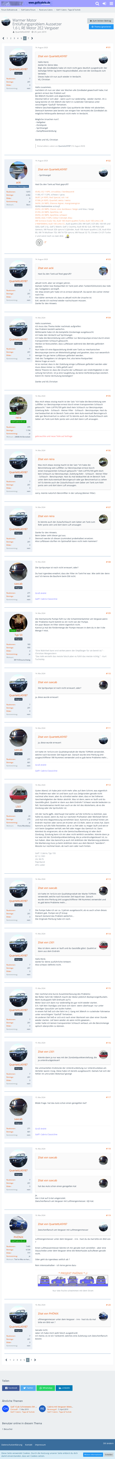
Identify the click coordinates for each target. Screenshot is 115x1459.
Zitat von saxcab (47, 682)
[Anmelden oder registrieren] (104, 3)
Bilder (8, 85)
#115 (108, 988)
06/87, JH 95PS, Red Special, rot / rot (51, 197)
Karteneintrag (11, 201)
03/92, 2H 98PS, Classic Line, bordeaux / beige (56, 209)
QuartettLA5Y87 (22, 32)
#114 (108, 933)
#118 (108, 1148)
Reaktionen (10, 78)
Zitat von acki (46, 268)
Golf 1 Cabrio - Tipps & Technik (22, 1412)
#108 (108, 562)
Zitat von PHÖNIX (48, 1313)
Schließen (108, 1454)
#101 (108, 47)
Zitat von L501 (46, 942)
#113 (108, 879)
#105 (108, 395)
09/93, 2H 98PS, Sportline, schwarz (51, 215)
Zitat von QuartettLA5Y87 (52, 56)
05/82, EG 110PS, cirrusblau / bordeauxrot (54, 191)
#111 (108, 728)
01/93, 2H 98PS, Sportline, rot (48, 212)
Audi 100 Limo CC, (56, 223)
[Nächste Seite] (32, 38)
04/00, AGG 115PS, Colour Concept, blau (53, 217)
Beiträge (9, 82)
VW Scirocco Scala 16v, (46, 220)
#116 (108, 1042)
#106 (108, 450)
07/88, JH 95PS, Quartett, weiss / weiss (53, 200)
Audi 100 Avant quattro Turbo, (71, 220)
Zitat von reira (46, 459)
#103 (108, 259)
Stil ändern (108, 1443)
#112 (108, 784)
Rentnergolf (52, 1409)
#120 (108, 1304)
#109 (108, 613)
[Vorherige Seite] (3, 38)
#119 (108, 1215)
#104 (108, 317)
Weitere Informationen (93, 1454)
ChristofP (14, 1409)
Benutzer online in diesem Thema (22, 1423)
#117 (108, 1097)
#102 (108, 160)
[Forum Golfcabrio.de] (27, 3)
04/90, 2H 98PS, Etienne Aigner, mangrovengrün (57, 203)
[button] (111, 3)
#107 (108, 507)
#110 (108, 673)
